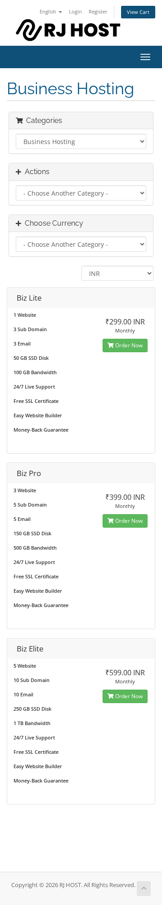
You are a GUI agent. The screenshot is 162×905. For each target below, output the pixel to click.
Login (75, 11)
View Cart (138, 12)
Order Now (128, 345)
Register (98, 11)
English (49, 11)
